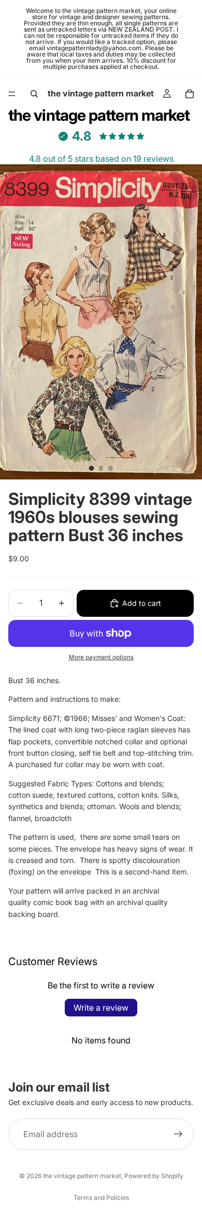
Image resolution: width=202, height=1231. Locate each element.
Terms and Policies (101, 1197)
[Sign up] (178, 1134)
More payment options (101, 657)
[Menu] (12, 94)
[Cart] (189, 93)
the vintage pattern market (82, 1176)
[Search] (34, 93)
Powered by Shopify (153, 1176)
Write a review (101, 1007)
